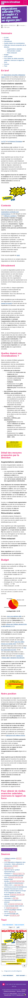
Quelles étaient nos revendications (14, 43)
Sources (6, 64)
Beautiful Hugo (7, 995)
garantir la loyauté (6, 303)
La (3, 141)
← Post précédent (7, 975)
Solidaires (23, 989)
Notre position (8, 56)
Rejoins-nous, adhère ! (10, 849)
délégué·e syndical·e (10, 216)
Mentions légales (21, 991)
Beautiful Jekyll (20, 995)
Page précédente (8, 925)
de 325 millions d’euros (15, 735)
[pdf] (18, 927)
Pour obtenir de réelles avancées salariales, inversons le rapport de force (14, 60)
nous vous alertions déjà (14, 616)
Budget (6, 54)
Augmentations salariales (14, 49)
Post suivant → (21, 975)
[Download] (24, 965)
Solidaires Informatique (10, 991)
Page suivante (19, 925)
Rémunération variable (14, 51)
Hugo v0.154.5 (13, 993)
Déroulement (8, 41)
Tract (5, 66)
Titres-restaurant (12, 53)
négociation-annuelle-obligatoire (13, 971)
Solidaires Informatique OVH (10, 2)
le (15, 141)
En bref (6, 37)
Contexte (6, 39)
